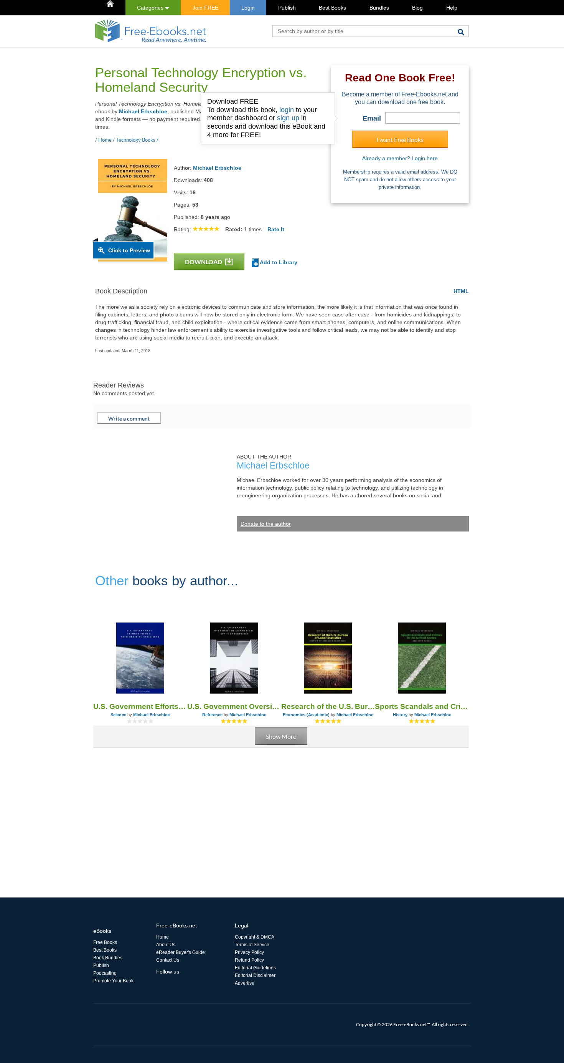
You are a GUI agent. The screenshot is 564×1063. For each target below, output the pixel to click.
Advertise (244, 983)
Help (451, 8)
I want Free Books (400, 139)
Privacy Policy (249, 952)
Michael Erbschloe (143, 111)
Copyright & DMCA (254, 937)
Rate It (275, 229)
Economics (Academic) (306, 714)
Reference (212, 714)
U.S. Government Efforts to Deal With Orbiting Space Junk (140, 706)
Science (118, 714)
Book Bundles (107, 957)
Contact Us (167, 960)
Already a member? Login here (400, 158)
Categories (151, 8)
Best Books (332, 8)
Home (162, 937)
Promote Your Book (113, 981)
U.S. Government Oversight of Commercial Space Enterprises (234, 706)
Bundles (379, 8)
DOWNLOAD (204, 261)
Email (372, 118)
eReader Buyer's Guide (180, 952)
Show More (281, 736)
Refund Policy (249, 960)
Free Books (105, 942)
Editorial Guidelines (255, 967)
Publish (287, 8)
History (400, 714)
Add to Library (278, 262)
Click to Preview (129, 250)
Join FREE (205, 8)
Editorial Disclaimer (255, 975)
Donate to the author (266, 524)
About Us (165, 944)
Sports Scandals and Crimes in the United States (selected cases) (422, 706)
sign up (288, 118)
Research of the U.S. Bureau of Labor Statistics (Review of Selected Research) (328, 706)
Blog (417, 8)
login (286, 110)
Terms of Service (252, 944)
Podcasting (105, 973)
